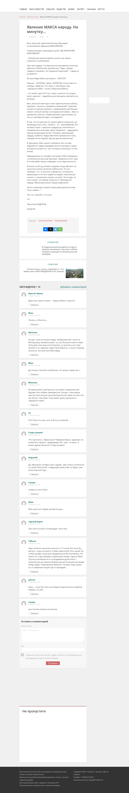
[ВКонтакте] (45, 229)
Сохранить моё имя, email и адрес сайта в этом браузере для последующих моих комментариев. (54, 655)
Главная (23, 9)
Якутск (101, 9)
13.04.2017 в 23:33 (34, 415)
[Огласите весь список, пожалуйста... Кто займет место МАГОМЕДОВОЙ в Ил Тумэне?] (74, 273)
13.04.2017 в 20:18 (34, 296)
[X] (50, 229)
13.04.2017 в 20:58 (34, 335)
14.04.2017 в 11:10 (34, 485)
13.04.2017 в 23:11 (34, 385)
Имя (22, 646)
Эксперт (81, 9)
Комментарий (26, 626)
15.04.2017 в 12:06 (34, 543)
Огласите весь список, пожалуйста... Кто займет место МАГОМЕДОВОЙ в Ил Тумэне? (43, 270)
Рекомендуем (61, 221)
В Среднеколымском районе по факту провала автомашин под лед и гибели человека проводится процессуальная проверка (59, 250)
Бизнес (71, 9)
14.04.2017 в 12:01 (34, 504)
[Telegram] (55, 229)
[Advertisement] (52, 686)
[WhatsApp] (60, 229)
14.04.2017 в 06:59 (34, 460)
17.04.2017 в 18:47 (34, 604)
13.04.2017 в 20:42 (34, 315)
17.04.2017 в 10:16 (34, 582)
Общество (61, 9)
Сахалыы (91, 9)
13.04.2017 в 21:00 (34, 365)
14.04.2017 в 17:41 (34, 524)
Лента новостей (36, 9)
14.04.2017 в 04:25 (34, 435)
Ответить (34, 305)
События (50, 9)
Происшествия (45, 221)
